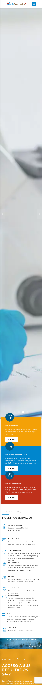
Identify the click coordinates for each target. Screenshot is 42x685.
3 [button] (23, 412)
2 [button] (19, 412)
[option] (21, 213)
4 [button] (27, 412)
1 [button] (14, 412)
